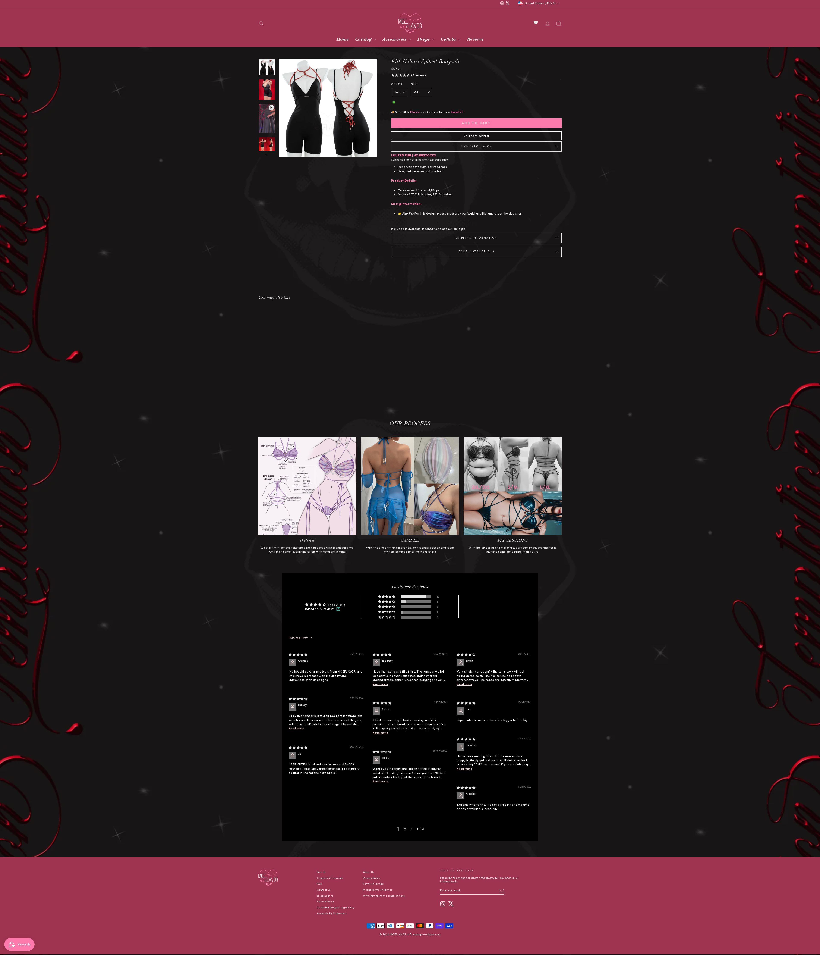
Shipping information (476, 237)
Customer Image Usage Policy (335, 907)
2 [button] (405, 829)
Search (321, 872)
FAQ (319, 883)
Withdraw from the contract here (384, 895)
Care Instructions (476, 251)
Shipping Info (325, 895)
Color (397, 84)
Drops (424, 39)
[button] (401, 75)
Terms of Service (373, 883)
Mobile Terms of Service (377, 889)
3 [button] (412, 829)
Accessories (395, 39)
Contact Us (324, 889)
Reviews (475, 39)
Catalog (364, 39)
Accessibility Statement (332, 913)
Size (415, 84)
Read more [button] (380, 684)
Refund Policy (325, 901)
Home (343, 39)
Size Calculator (476, 146)
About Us (368, 872)
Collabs (449, 39)
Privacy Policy (371, 878)
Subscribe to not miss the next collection (420, 160)
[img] (298, 655)
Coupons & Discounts (330, 878)
